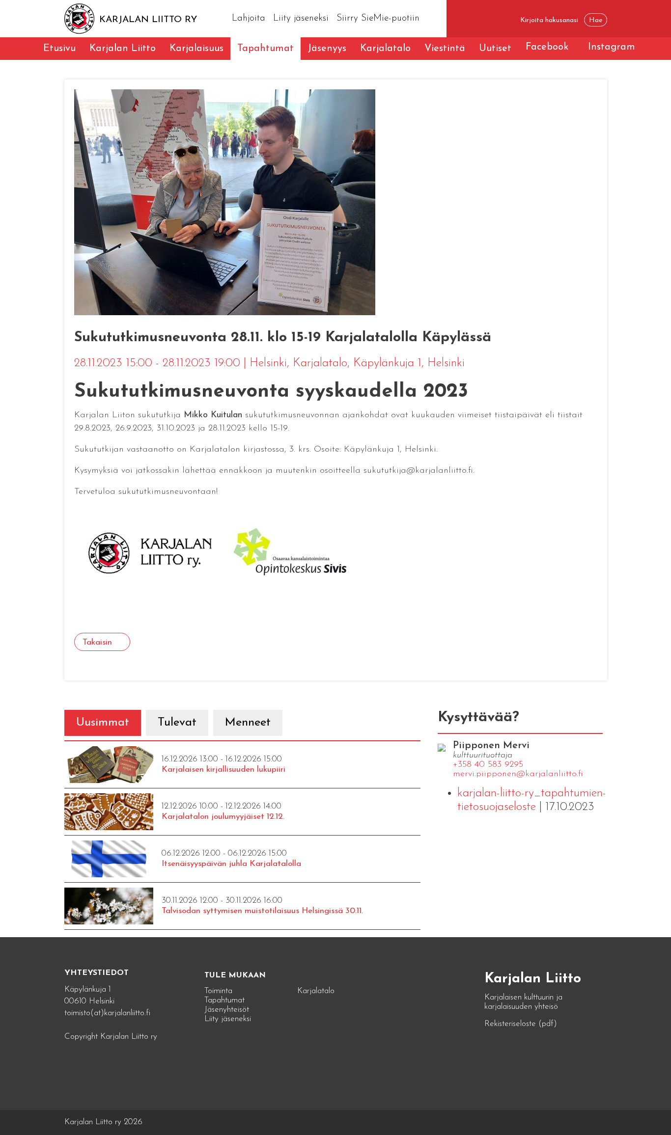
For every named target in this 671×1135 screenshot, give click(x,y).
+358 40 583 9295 (488, 764)
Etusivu (59, 49)
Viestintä (444, 49)
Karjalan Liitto (122, 49)
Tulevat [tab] (177, 723)
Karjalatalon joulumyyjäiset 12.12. (223, 816)
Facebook (547, 47)
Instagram (611, 47)
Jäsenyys (327, 49)
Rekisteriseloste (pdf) (520, 1024)
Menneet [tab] (248, 723)
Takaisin (97, 642)
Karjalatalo (385, 49)
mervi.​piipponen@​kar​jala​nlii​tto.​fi (518, 774)
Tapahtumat (265, 49)
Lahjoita (248, 18)
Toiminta (218, 991)
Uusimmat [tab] (102, 723)
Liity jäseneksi (301, 18)
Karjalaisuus (196, 49)
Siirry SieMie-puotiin (377, 18)
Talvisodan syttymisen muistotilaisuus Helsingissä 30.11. (262, 911)
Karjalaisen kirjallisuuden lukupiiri (223, 769)
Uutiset (495, 49)
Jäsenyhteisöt (226, 1009)
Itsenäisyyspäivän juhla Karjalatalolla (231, 864)
